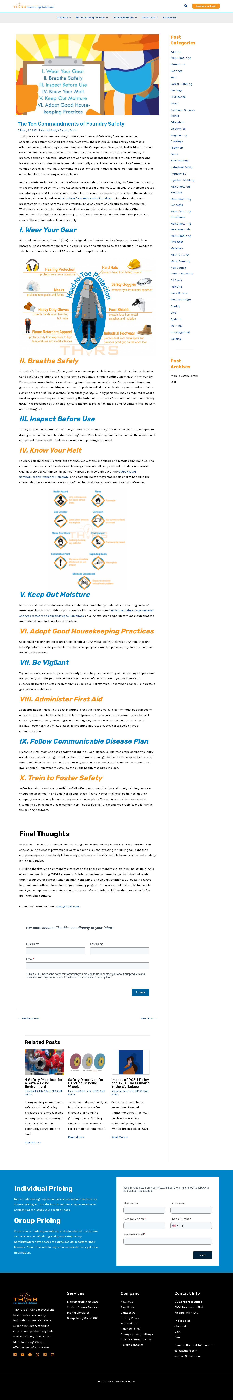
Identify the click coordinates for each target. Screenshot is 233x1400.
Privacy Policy (130, 1318)
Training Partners (123, 17)
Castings (176, 90)
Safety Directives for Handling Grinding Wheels (86, 1083)
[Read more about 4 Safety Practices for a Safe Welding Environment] (44, 1062)
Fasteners (177, 147)
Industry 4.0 (178, 173)
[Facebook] (30, 1354)
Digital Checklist (78, 1312)
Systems (176, 319)
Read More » (33, 1142)
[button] (185, 6)
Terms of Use (129, 1323)
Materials (177, 248)
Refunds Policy (130, 1328)
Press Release (179, 293)
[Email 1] (52, 1354)
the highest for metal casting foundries (86, 198)
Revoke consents (132, 1345)
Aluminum (178, 64)
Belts (174, 77)
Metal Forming (180, 261)
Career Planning (181, 84)
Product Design (181, 299)
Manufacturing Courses (83, 1301)
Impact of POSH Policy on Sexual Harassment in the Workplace (130, 1083)
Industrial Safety (48, 130)
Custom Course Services (83, 1307)
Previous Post (28, 1018)
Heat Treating (180, 160)
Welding (176, 338)
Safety (73, 130)
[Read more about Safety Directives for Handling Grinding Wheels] (87, 1062)
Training (176, 325)
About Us (127, 1301)
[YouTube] (22, 1354)
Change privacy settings (137, 1334)
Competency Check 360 (82, 1318)
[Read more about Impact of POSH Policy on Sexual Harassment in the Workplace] (130, 1062)
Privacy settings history (136, 1339)
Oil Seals (176, 280)
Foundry (64, 130)
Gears (174, 154)
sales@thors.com (67, 906)
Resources (148, 17)
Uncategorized (180, 332)
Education (177, 122)
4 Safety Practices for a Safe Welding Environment (44, 1083)
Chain (175, 103)
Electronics (178, 128)
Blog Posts (127, 1307)
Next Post (149, 1018)
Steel (174, 312)
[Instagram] (45, 1354)
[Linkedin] (15, 1354)
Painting (176, 286)
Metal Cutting (180, 254)
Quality (175, 306)
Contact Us (169, 17)
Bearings (176, 70)
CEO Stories (178, 96)
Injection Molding (182, 180)
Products (62, 17)
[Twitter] (37, 1354)
